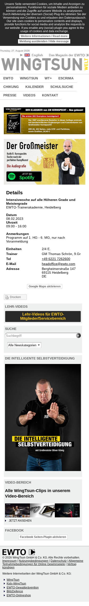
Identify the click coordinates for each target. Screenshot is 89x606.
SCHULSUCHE (61, 87)
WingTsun (13, 579)
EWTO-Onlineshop (19, 595)
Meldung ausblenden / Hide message (44, 41)
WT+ (48, 78)
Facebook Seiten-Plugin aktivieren (43, 537)
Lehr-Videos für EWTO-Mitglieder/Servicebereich (43, 316)
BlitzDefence (15, 591)
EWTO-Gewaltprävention (23, 587)
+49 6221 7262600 (56, 259)
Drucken (15, 297)
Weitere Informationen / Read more (44, 36)
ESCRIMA (66, 78)
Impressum (9, 561)
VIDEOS (29, 95)
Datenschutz (59, 561)
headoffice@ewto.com (58, 264)
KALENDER (34, 87)
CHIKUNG (11, 87)
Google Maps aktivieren (45, 286)
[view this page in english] (34, 56)
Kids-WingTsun (16, 583)
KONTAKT (50, 95)
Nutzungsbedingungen (33, 561)
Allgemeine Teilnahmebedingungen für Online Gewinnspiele (42, 562)
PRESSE (9, 95)
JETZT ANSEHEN (20, 520)
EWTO (8, 78)
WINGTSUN (29, 78)
